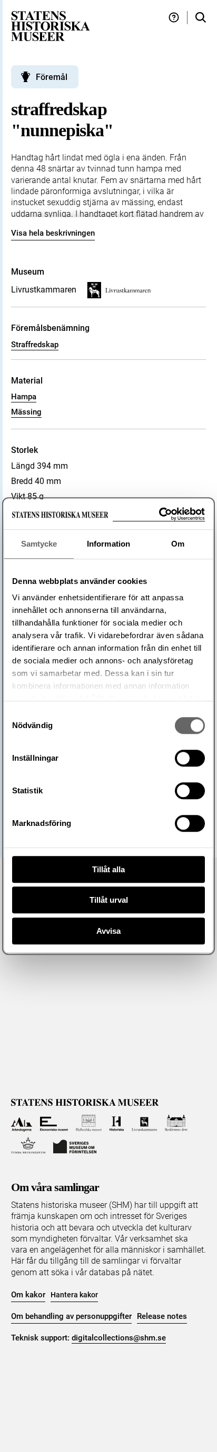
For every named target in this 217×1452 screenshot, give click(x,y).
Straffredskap (34, 344)
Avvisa (108, 930)
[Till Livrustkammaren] (144, 1123)
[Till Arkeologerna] (22, 1123)
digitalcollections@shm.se (119, 1338)
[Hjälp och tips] (174, 17)
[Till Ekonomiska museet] (54, 1123)
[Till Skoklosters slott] (176, 1123)
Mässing (26, 412)
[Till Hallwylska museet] (89, 1123)
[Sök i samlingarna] (200, 17)
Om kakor (28, 1294)
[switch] (190, 758)
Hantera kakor (74, 1294)
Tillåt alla (108, 869)
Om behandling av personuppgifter (71, 1316)
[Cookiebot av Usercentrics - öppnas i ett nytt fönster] (159, 514)
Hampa (23, 396)
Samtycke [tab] (39, 543)
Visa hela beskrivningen (53, 233)
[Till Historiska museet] (117, 1123)
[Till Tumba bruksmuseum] (28, 1145)
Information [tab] (108, 543)
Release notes (162, 1316)
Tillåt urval (109, 899)
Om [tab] (177, 543)
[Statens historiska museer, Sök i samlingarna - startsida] (50, 25)
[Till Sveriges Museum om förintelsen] (74, 1145)
